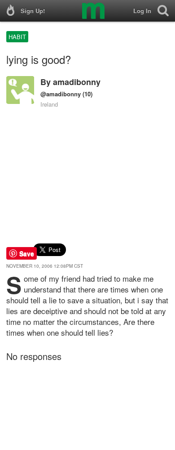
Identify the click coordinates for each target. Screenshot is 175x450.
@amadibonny (60, 94)
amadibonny (77, 82)
